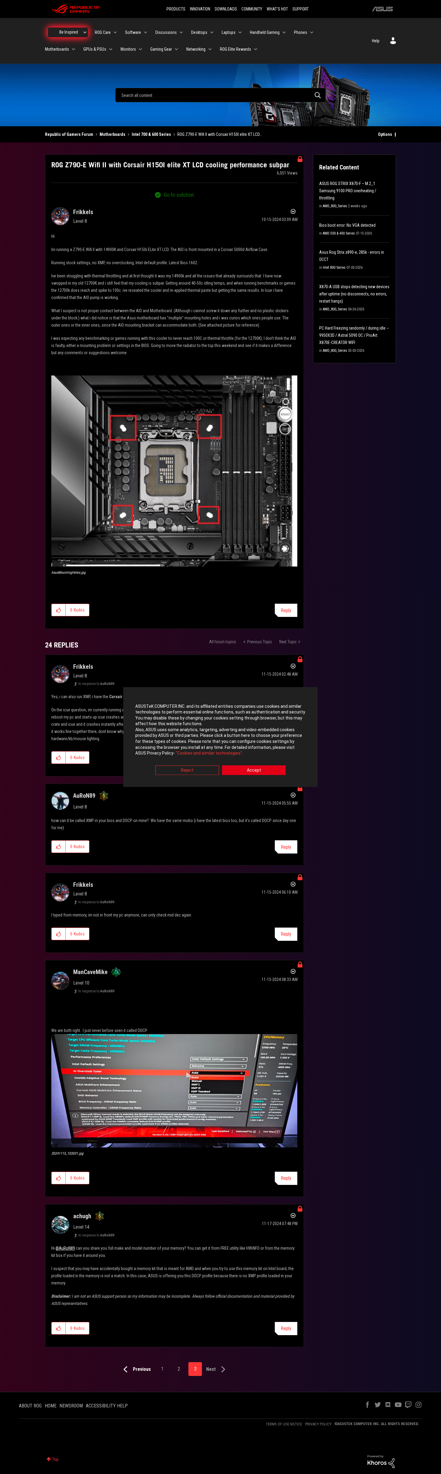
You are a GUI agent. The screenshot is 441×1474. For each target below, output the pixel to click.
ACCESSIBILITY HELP (107, 1406)
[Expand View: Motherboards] (73, 49)
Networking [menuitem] (196, 49)
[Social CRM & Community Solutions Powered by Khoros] (381, 1461)
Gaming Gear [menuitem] (161, 49)
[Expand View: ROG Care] (115, 32)
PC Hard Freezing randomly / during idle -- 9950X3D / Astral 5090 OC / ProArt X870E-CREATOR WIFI (354, 335)
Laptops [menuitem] (229, 32)
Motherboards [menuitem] (57, 49)
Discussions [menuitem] (166, 32)
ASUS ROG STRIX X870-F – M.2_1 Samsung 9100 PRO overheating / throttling (347, 190)
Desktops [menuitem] (199, 32)
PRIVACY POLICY (318, 1424)
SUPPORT (300, 9)
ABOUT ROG (30, 1406)
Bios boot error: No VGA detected (347, 225)
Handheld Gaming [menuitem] (265, 32)
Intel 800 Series (334, 267)
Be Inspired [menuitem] (68, 32)
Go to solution (179, 195)
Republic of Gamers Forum (69, 134)
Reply (286, 610)
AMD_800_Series (335, 206)
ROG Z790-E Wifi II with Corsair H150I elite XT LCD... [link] (219, 134)
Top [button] (55, 1459)
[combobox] (220, 95)
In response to (96, 684)
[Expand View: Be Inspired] (85, 32)
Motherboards (112, 134)
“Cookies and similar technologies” (209, 753)
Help (376, 40)
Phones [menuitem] (300, 32)
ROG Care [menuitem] (103, 32)
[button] (174, 471)
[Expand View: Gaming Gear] (176, 49)
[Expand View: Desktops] (212, 32)
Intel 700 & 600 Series (151, 134)
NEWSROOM (71, 1406)
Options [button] (385, 134)
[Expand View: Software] (145, 32)
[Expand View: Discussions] (181, 32)
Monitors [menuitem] (128, 49)
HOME (50, 1406)
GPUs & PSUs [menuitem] (94, 49)
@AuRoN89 (65, 1248)
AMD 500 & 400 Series (339, 233)
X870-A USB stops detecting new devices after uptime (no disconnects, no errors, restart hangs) (354, 293)
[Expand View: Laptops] (240, 32)
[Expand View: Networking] (210, 49)
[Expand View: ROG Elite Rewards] (256, 49)
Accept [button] (254, 770)
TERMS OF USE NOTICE (284, 1424)
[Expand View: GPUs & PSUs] (111, 49)
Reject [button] (187, 770)
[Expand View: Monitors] (140, 49)
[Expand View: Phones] (312, 32)
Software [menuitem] (133, 32)
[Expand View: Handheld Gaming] (284, 32)
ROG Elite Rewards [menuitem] (235, 49)
